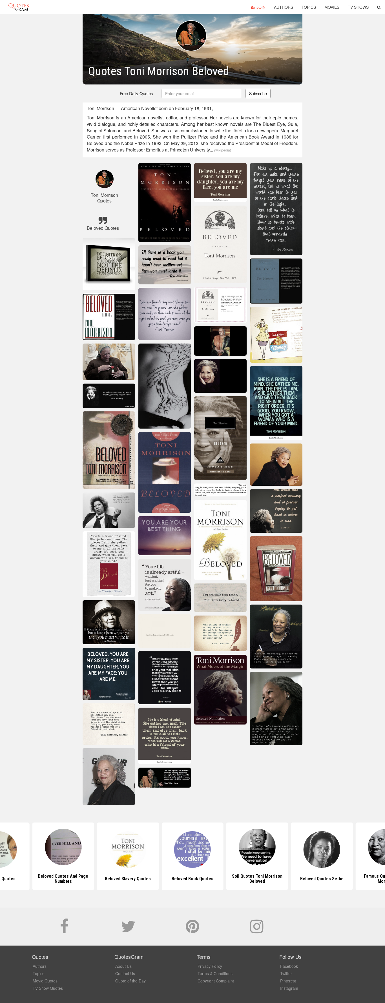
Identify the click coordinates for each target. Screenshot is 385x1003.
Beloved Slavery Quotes (128, 878)
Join (260, 7)
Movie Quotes (45, 981)
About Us (123, 966)
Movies (331, 7)
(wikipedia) (222, 150)
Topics (309, 7)
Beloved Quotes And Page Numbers (63, 878)
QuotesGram (18, 7)
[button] (379, 7)
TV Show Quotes (48, 988)
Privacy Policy (210, 966)
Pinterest (288, 981)
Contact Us (125, 973)
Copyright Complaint (216, 981)
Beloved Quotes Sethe (322, 878)
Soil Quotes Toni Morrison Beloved (257, 878)
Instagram (289, 988)
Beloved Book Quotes (192, 878)
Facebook (289, 966)
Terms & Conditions (215, 973)
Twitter (286, 973)
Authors (283, 7)
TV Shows (358, 7)
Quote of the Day (130, 981)
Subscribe (258, 93)
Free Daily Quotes (136, 93)
